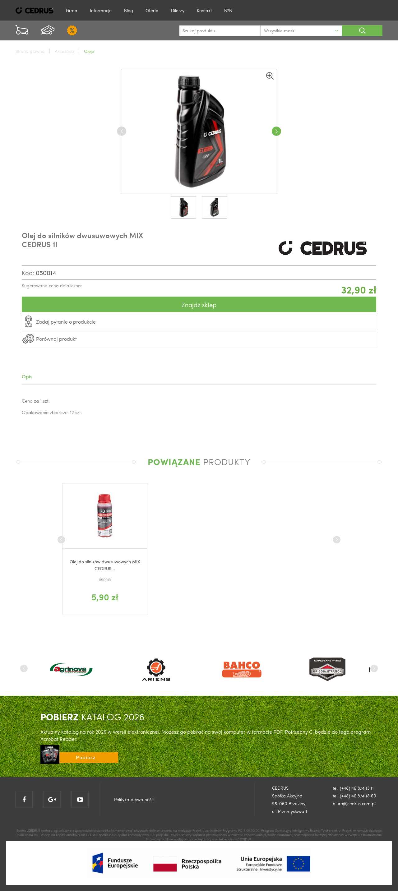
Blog (128, 10)
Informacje (101, 10)
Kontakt (204, 10)
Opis (27, 376)
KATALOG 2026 (92, 716)
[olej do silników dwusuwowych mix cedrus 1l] (199, 131)
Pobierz (85, 757)
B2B (228, 10)
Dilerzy (177, 10)
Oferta (152, 10)
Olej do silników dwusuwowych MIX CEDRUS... (105, 564)
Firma (71, 10)
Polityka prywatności (134, 799)
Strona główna (30, 51)
